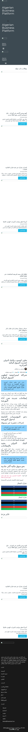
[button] (8, 21)
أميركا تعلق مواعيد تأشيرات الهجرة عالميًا (15, 221)
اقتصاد (16, 372)
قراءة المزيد (22, 123)
